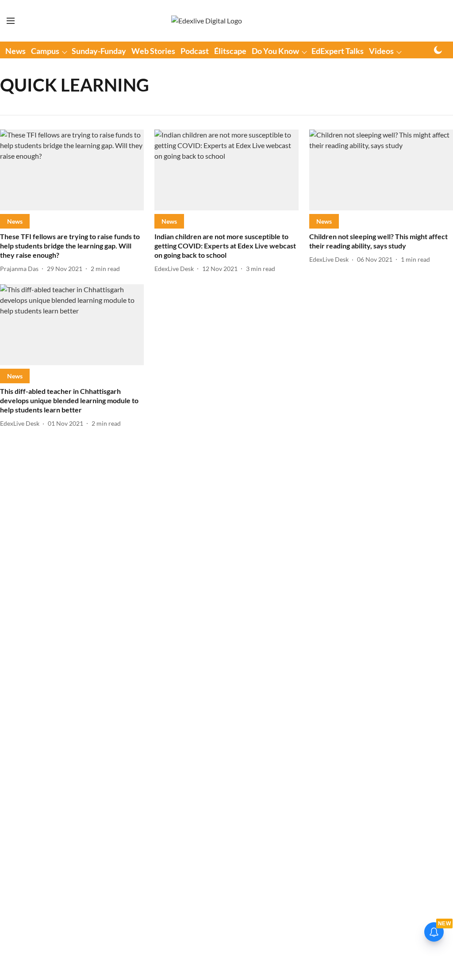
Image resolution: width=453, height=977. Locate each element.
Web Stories (153, 51)
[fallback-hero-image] (72, 170)
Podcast (194, 51)
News (15, 51)
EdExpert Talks (337, 51)
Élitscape (230, 51)
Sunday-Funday (99, 51)
